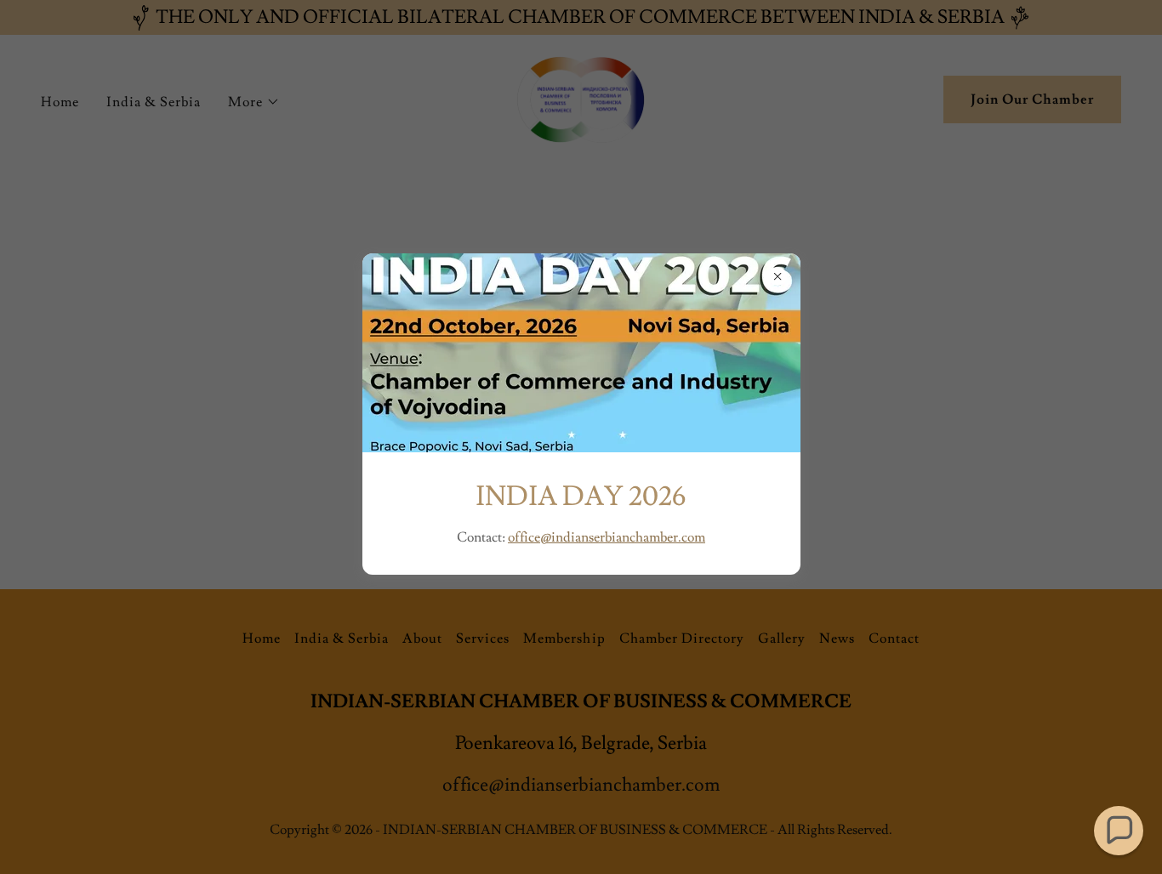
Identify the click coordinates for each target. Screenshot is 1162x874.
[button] (1118, 830)
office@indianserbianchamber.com (606, 537)
